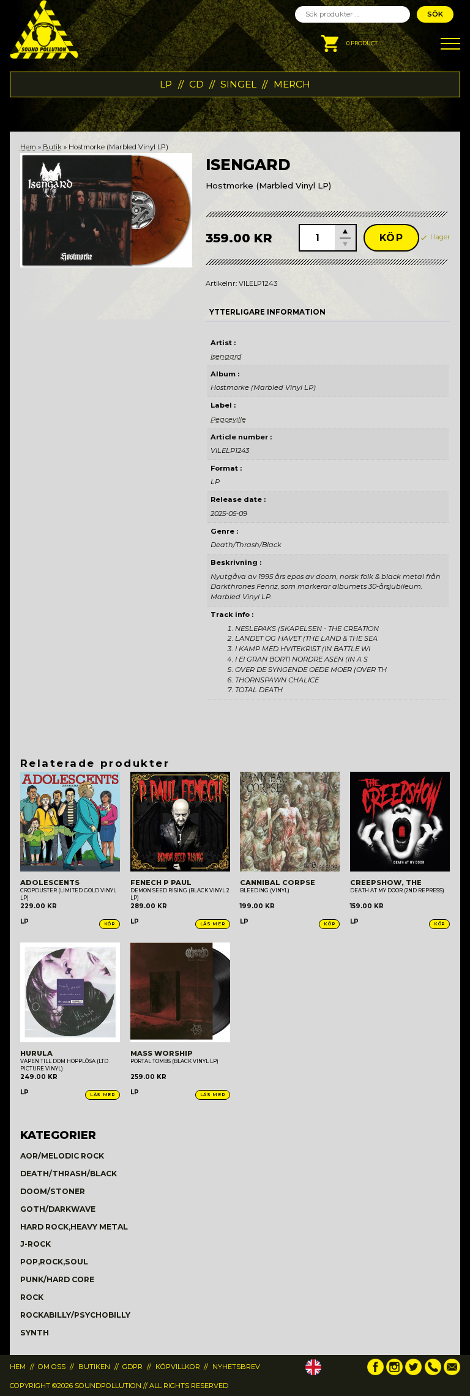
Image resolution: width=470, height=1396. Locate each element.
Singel (238, 84)
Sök (435, 14)
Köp (391, 238)
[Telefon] (433, 1372)
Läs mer (212, 924)
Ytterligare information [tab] (267, 312)
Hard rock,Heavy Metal (74, 1226)
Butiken (94, 1366)
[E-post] (452, 1372)
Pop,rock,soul (54, 1261)
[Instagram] (394, 1372)
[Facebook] (375, 1372)
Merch (292, 84)
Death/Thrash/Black (68, 1173)
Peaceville (228, 419)
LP (166, 84)
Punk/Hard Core (57, 1279)
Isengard (226, 356)
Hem (28, 147)
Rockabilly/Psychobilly (75, 1314)
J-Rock (35, 1244)
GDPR (132, 1366)
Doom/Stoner (52, 1191)
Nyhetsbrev (236, 1366)
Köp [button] (109, 924)
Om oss (51, 1366)
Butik (52, 147)
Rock (31, 1297)
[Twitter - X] (413, 1372)
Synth (34, 1332)
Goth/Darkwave (57, 1209)
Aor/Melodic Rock (62, 1155)
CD (196, 84)
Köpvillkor (177, 1366)
